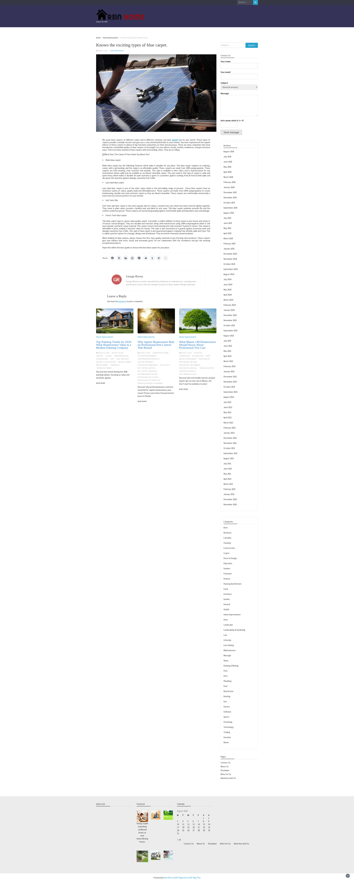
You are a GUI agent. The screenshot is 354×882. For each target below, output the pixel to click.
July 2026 (227, 156)
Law (225, 635)
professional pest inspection (149, 380)
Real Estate (228, 691)
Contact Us (225, 762)
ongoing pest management (148, 365)
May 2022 (227, 412)
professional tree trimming (189, 365)
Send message (231, 132)
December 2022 (230, 376)
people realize (204, 359)
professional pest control (148, 377)
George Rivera (134, 276)
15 (204, 824)
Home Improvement (117, 51)
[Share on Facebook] (112, 258)
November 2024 (230, 259)
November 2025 (230, 197)
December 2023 (230, 315)
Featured (227, 573)
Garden (226, 599)
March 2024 (228, 300)
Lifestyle (227, 640)
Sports (226, 717)
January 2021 (229, 494)
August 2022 (228, 397)
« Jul (179, 839)
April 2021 (227, 479)
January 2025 (229, 248)
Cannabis (227, 537)
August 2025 (228, 213)
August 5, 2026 (144, 353)
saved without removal (188, 368)
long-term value (122, 359)
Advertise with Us (228, 778)
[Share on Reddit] (145, 258)
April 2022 (227, 417)
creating (99, 356)
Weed (225, 742)
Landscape (228, 624)
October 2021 (229, 448)
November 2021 (230, 443)
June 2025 (227, 223)
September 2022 (230, 392)
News (225, 660)
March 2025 (228, 238)
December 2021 (230, 438)
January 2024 (229, 310)
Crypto (226, 553)
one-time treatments (145, 362)
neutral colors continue (106, 362)
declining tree (197, 356)
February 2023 (229, 366)
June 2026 (227, 161)
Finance (226, 578)
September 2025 (230, 207)
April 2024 (227, 294)
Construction (229, 548)
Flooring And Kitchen (232, 584)
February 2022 (229, 427)
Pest (225, 670)
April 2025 (227, 233)
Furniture (227, 594)
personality (115, 365)
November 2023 (230, 320)
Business (227, 532)
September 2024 (230, 269)
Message (225, 93)
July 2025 (227, 218)
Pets (225, 676)
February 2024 (229, 305)
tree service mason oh (187, 371)
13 (194, 824)
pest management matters (147, 374)
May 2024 (227, 289)
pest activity (165, 365)
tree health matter (206, 368)
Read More (100, 383)
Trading (226, 732)
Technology (228, 727)
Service (226, 706)
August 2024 (228, 274)
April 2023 (227, 356)
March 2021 (228, 484)
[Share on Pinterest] (139, 258)
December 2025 (230, 192)
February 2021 (229, 489)
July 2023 (227, 340)
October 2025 (229, 202)
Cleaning (227, 543)
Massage (227, 655)
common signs (184, 356)
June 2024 (227, 284)
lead (112, 359)
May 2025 (227, 228)
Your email (225, 72)
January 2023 (229, 371)
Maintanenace (229, 650)
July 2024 (227, 279)
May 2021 (227, 473)
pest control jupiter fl (147, 368)
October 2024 (229, 264)
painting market (102, 365)
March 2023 (228, 361)
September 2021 (230, 453)
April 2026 (227, 172)
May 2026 (227, 167)
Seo (225, 701)
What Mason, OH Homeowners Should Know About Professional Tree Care (197, 344)
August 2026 (228, 151)
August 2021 (228, 458)
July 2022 (227, 402)
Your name (226, 61)
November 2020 (230, 504)
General (226, 604)
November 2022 (230, 381)
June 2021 (227, 468)
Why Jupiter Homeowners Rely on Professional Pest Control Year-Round (156, 344)
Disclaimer (225, 770)
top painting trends (103, 368)
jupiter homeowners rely (147, 356)
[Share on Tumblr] (152, 258)
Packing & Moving (230, 665)
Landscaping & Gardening (234, 630)
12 (188, 824)
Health (226, 609)
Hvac (225, 619)
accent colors (117, 353)
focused (108, 356)
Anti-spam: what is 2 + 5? (232, 120)
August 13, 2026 (103, 353)
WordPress (169, 877)
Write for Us (226, 774)
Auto (225, 527)
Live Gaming (228, 645)
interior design (102, 359)
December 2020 (230, 499)
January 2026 (229, 187)
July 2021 (227, 463)
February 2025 (229, 243)
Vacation (227, 737)
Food (225, 589)
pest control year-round (147, 371)
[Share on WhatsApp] (132, 258)
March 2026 (228, 177)
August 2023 (228, 335)
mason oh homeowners (187, 359)
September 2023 (230, 330)
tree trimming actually (188, 374)
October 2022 (229, 386)
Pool (225, 686)
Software (227, 711)
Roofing (226, 696)
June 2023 (227, 346)
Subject (224, 83)
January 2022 (229, 433)
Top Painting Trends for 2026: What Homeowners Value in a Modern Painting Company (114, 344)
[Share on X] (119, 258)
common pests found (160, 353)
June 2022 (227, 407)
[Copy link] (165, 258)
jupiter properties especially (149, 359)
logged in (122, 301)
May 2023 (227, 351)
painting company (124, 362)
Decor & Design (230, 558)
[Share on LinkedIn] (125, 258)
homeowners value (121, 356)
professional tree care (188, 362)
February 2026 (229, 182)
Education (227, 563)
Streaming (227, 722)
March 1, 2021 (103, 51)
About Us (225, 766)
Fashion (226, 568)
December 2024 (230, 253)
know (208, 356)
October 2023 (229, 325)
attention (198, 353)
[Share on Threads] (159, 258)
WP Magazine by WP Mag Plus (188, 877)
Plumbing (227, 681)
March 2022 (228, 422)
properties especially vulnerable (150, 383)
